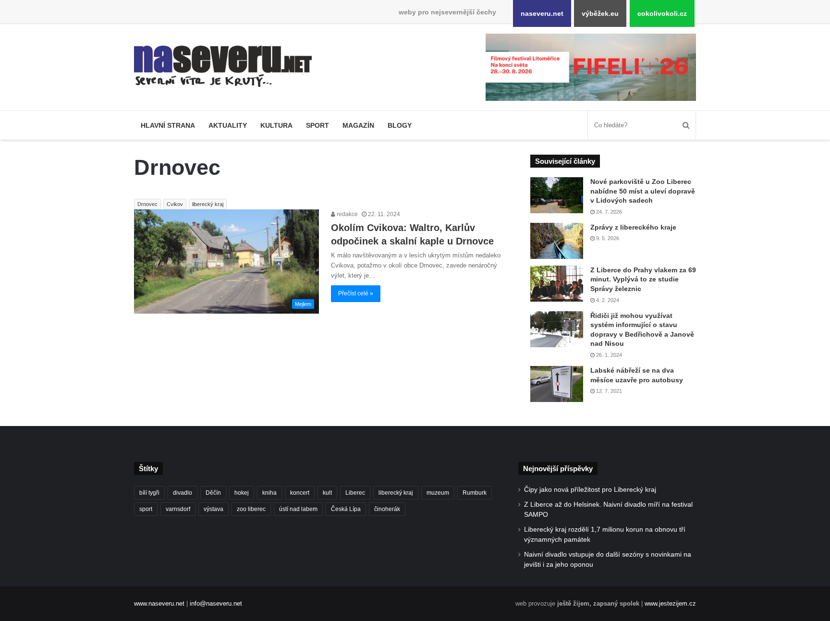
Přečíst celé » (355, 293)
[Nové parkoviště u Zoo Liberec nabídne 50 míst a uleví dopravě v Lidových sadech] (556, 195)
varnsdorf (178, 509)
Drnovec (147, 204)
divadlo (182, 492)
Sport (317, 125)
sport (145, 509)
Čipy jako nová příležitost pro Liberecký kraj (590, 489)
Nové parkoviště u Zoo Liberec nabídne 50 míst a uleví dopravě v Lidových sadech (642, 191)
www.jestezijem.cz (670, 603)
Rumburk (475, 492)
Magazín (358, 125)
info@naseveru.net (216, 603)
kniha (269, 492)
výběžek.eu (600, 13)
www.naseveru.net (159, 603)
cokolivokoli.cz (662, 13)
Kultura (276, 125)
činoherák (387, 509)
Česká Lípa (346, 509)
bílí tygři (149, 492)
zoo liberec (251, 509)
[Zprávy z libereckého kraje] (556, 241)
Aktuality (227, 125)
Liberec (355, 492)
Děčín (213, 492)
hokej (241, 492)
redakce (346, 214)
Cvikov (175, 204)
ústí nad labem (298, 509)
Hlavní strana (168, 125)
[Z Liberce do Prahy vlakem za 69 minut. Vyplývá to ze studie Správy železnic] (556, 284)
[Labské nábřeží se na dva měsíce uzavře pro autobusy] (556, 384)
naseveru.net (542, 13)
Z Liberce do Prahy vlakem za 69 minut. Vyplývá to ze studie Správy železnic (643, 279)
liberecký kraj (207, 204)
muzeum (438, 492)
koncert (299, 492)
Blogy (400, 125)
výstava (213, 509)
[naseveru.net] (223, 66)
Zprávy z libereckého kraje (633, 227)
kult (327, 492)
